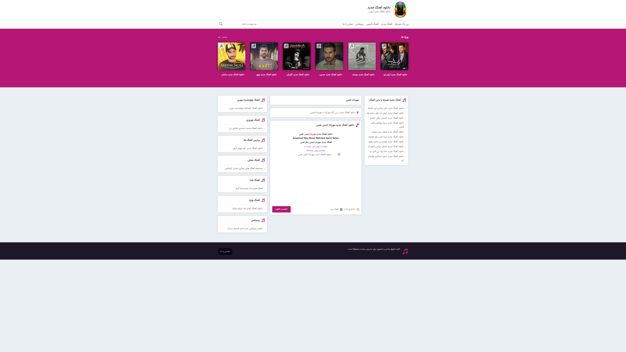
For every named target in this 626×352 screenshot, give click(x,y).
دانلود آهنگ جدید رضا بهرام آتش (248, 148)
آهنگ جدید (386, 24)
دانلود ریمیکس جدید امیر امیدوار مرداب (245, 228)
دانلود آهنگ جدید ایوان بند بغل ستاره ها (385, 113)
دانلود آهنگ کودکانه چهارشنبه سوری (246, 108)
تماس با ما (348, 24)
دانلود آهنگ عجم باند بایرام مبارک (247, 208)
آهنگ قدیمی (372, 24)
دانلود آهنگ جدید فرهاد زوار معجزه (388, 132)
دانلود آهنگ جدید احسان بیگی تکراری (387, 118)
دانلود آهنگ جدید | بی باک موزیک (339, 112)
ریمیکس (359, 24)
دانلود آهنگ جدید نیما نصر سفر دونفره (386, 137)
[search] (221, 24)
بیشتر (224, 37)
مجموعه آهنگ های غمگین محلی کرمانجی (244, 168)
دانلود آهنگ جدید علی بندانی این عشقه (386, 108)
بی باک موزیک (401, 24)
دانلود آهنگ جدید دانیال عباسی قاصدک (386, 146)
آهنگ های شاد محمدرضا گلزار (249, 188)
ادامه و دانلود (281, 209)
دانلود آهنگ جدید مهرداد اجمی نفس (335, 125)
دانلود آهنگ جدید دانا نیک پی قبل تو (387, 151)
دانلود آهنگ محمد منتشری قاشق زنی (246, 128)
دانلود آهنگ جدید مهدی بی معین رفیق (386, 142)
